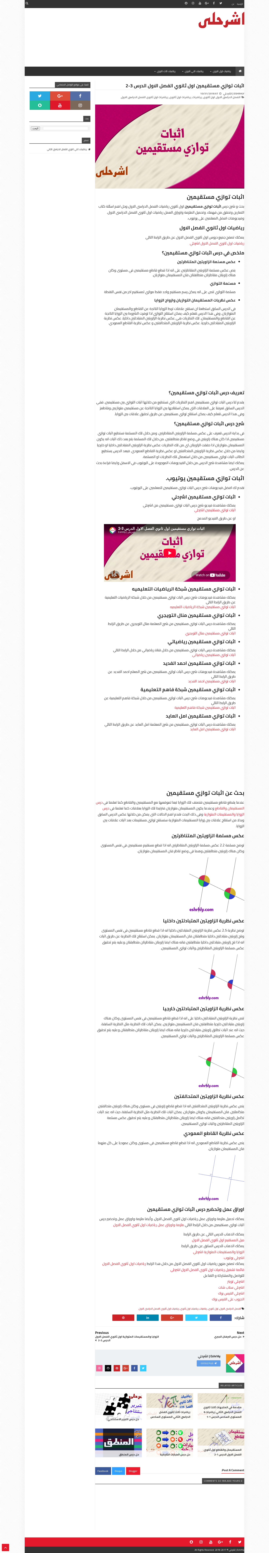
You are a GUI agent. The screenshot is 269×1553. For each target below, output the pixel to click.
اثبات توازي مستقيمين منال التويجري (210, 633)
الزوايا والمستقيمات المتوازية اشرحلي (218, 1252)
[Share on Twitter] (196, 1317)
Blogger (133, 1471)
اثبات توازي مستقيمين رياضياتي (214, 654)
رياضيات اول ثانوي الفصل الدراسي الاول (159, 1308)
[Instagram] (80, 105)
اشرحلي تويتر (235, 1281)
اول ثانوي (213, 1308)
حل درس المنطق (129, 1454)
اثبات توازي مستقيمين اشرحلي (215, 510)
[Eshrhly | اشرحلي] (216, 20)
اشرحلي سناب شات (231, 1287)
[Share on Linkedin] (148, 1317)
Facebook (103, 1471)
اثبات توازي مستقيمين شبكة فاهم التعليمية (205, 707)
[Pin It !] (123, 1317)
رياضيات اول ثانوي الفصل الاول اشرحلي (217, 243)
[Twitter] (40, 96)
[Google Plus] (60, 96)
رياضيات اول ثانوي (189, 1308)
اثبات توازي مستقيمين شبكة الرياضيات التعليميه (203, 607)
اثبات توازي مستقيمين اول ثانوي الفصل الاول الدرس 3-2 (185, 85)
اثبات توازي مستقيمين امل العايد (213, 729)
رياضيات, (197, 97)
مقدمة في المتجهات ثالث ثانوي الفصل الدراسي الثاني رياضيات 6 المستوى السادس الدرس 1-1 (222, 1412)
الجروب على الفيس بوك (228, 1299)
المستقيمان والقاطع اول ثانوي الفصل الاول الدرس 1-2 (223, 1452)
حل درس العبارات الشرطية (175, 1454)
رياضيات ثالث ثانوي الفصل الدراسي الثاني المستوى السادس (170, 1414)
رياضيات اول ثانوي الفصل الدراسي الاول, (144, 97)
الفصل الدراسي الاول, (227, 97)
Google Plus (207, 1363)
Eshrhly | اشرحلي (236, 1550)
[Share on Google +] (172, 1317)
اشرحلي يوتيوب (234, 1257)
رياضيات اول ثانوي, (180, 97)
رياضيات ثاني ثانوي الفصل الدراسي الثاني (67, 149)
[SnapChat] (40, 105)
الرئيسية (240, 4)
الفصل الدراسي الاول (230, 1308)
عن (233, 4)
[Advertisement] (91, 37)
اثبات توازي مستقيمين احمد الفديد (212, 681)
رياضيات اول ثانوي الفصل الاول (124, 1263)
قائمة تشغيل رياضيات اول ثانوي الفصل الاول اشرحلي (207, 1269)
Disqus (118, 1471)
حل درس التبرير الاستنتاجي (123, 1419)
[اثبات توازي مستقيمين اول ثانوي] (169, 187)
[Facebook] (80, 96)
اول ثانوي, (209, 97)
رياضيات (203, 1308)
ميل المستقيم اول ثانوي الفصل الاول (218, 1240)
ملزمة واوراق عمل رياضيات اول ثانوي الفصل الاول (148, 1224)
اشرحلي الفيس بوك (231, 1293)
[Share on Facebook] (221, 1317)
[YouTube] (60, 105)
